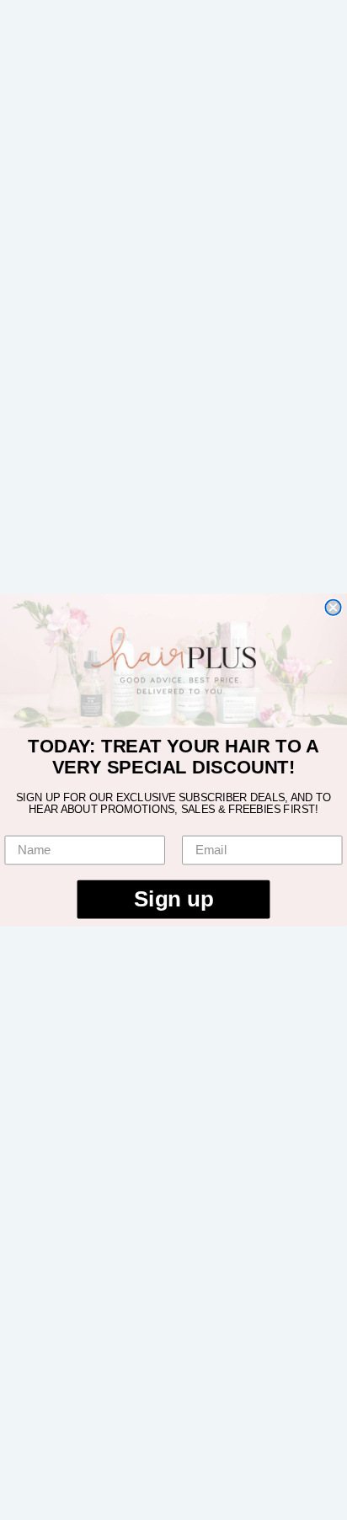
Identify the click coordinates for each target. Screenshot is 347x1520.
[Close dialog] (332, 607)
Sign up (173, 899)
